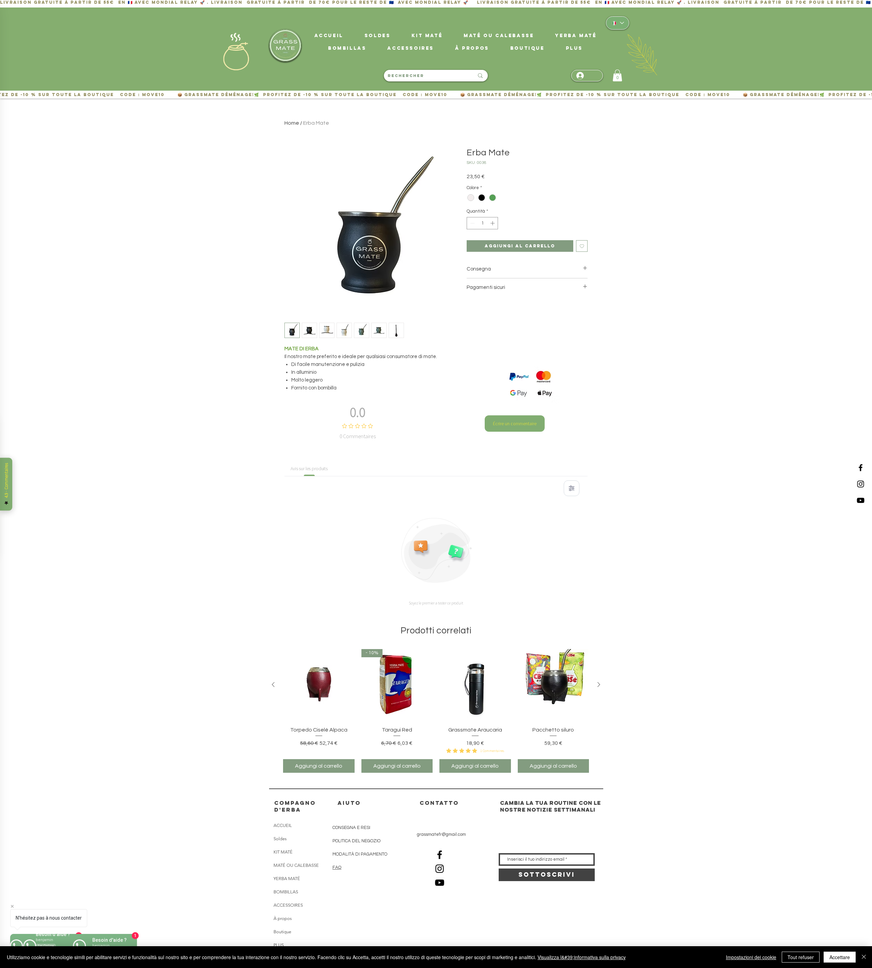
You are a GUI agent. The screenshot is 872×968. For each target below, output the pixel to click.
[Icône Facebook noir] (860, 467)
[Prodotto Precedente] (273, 684)
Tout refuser (801, 957)
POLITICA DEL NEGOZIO (356, 841)
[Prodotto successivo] (599, 684)
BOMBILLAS (286, 891)
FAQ (336, 867)
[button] (574, 48)
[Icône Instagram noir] (860, 484)
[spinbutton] (482, 223)
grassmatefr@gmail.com (441, 834)
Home (291, 123)
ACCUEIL (283, 825)
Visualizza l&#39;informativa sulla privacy (582, 957)
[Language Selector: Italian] (617, 23)
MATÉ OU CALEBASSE (296, 865)
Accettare (839, 957)
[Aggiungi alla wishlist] (582, 246)
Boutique (282, 931)
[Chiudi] (864, 957)
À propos (283, 918)
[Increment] (493, 223)
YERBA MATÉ (287, 878)
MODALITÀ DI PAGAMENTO (359, 854)
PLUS (279, 945)
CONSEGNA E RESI (351, 827)
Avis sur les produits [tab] (309, 468)
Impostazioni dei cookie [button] (751, 957)
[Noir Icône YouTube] (860, 500)
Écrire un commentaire (514, 423)
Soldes (280, 838)
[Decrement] (472, 223)
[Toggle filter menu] (571, 488)
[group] (436, 711)
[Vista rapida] (319, 685)
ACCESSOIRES (288, 905)
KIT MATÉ (283, 852)
